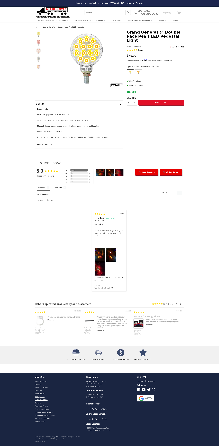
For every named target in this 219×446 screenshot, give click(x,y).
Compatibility (44, 145)
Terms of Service (41, 400)
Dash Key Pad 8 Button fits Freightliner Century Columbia (88, 330)
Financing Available (42, 409)
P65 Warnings (40, 421)
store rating (51, 437)
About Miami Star (41, 381)
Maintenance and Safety (139, 20)
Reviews (38, 403)
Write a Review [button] (172, 172)
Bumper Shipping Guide (44, 412)
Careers (38, 384)
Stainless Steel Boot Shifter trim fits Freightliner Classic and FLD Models (40, 330)
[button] (108, 288)
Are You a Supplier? (42, 418)
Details (40, 104)
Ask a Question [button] (148, 172)
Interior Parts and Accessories (89, 20)
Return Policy (40, 393)
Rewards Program (41, 387)
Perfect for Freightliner (146, 316)
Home (37, 27)
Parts (161, 20)
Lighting (116, 20)
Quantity (131, 98)
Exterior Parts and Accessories (52, 20)
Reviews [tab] (41, 187)
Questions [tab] (58, 187)
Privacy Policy (40, 397)
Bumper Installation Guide (45, 415)
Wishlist (176, 20)
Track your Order (41, 406)
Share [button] (100, 286)
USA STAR (38, 390)
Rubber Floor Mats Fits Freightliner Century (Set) (137, 333)
